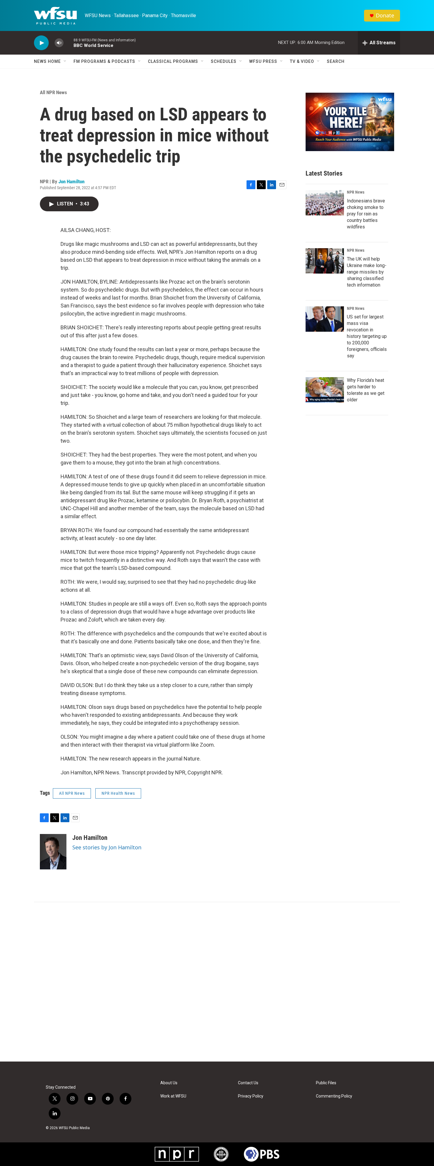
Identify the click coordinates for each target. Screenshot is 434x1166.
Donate (385, 15)
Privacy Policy (250, 1096)
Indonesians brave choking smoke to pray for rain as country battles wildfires (366, 214)
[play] (41, 43)
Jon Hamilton (71, 181)
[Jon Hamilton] (53, 851)
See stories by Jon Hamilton (106, 847)
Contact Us (248, 1083)
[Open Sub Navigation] (65, 61)
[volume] (59, 43)
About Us (168, 1083)
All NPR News (53, 92)
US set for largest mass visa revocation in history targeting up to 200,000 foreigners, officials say (367, 336)
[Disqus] (217, 982)
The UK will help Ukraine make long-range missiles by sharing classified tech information (366, 272)
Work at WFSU (173, 1096)
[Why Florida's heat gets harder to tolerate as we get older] (325, 390)
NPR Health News (118, 793)
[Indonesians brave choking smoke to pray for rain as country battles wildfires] (325, 202)
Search (336, 61)
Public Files (326, 1083)
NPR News (355, 192)
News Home (47, 61)
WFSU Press (263, 61)
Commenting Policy (334, 1096)
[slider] (68, 43)
